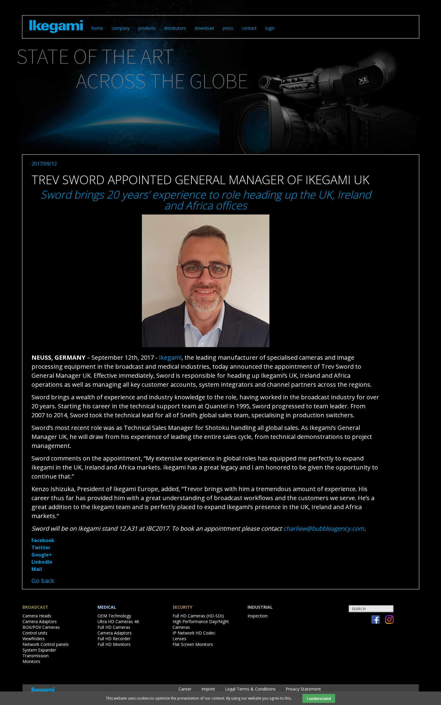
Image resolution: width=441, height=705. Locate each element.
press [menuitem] (228, 28)
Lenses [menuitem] (179, 638)
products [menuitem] (146, 28)
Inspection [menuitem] (258, 616)
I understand (319, 698)
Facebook (43, 540)
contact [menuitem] (249, 28)
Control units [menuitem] (34, 633)
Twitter (41, 547)
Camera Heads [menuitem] (36, 616)
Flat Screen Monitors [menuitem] (192, 644)
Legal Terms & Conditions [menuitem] (250, 689)
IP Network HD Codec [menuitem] (193, 633)
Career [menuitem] (184, 689)
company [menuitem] (121, 28)
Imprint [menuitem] (208, 689)
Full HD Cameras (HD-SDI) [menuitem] (198, 616)
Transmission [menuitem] (35, 655)
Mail (37, 569)
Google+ (42, 554)
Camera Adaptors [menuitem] (39, 621)
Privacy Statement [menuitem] (303, 689)
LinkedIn (42, 562)
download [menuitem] (204, 28)
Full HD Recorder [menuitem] (114, 638)
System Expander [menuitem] (39, 650)
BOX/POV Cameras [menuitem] (41, 627)
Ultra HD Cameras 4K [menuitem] (118, 621)
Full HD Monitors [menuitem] (114, 644)
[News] (56, 34)
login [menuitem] (269, 28)
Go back (43, 581)
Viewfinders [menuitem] (33, 638)
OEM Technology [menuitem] (114, 616)
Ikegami (170, 357)
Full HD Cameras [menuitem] (114, 627)
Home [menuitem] (97, 28)
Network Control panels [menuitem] (45, 644)
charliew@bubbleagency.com (323, 528)
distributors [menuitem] (175, 28)
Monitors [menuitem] (31, 661)
